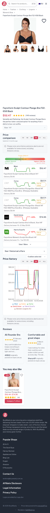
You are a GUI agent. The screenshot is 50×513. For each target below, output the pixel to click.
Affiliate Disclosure (12, 483)
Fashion (13, 9)
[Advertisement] (25, 80)
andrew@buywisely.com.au (13, 479)
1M (27, 138)
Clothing (22, 9)
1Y (40, 138)
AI (34, 4)
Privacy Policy (10, 492)
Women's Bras (8, 12)
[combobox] (22, 4)
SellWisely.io (30, 510)
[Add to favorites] (44, 21)
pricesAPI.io (42, 506)
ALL (44, 138)
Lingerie (32, 9)
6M (36, 138)
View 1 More (23, 244)
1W (23, 138)
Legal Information (12, 488)
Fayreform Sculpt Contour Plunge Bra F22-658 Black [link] (23, 15)
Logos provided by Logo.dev (13, 497)
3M (31, 138)
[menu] (46, 3)
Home (5, 9)
